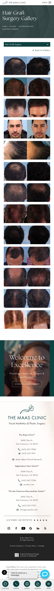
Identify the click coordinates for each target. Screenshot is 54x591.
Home (5, 26)
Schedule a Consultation (27, 384)
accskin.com (28, 484)
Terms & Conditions (17, 546)
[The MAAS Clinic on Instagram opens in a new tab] (9, 528)
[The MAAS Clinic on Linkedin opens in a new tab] (38, 528)
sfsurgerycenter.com (28, 509)
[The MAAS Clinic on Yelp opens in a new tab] (45, 528)
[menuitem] (9, 528)
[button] (4, 572)
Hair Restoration (26, 26)
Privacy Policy (31, 546)
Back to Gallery (42, 50)
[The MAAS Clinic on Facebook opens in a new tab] (16, 528)
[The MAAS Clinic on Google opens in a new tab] (31, 528)
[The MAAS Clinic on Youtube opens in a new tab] (23, 528)
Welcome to (27, 362)
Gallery (13, 26)
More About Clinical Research (29, 459)
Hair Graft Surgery (11, 29)
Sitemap (41, 546)
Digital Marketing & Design (29, 555)
